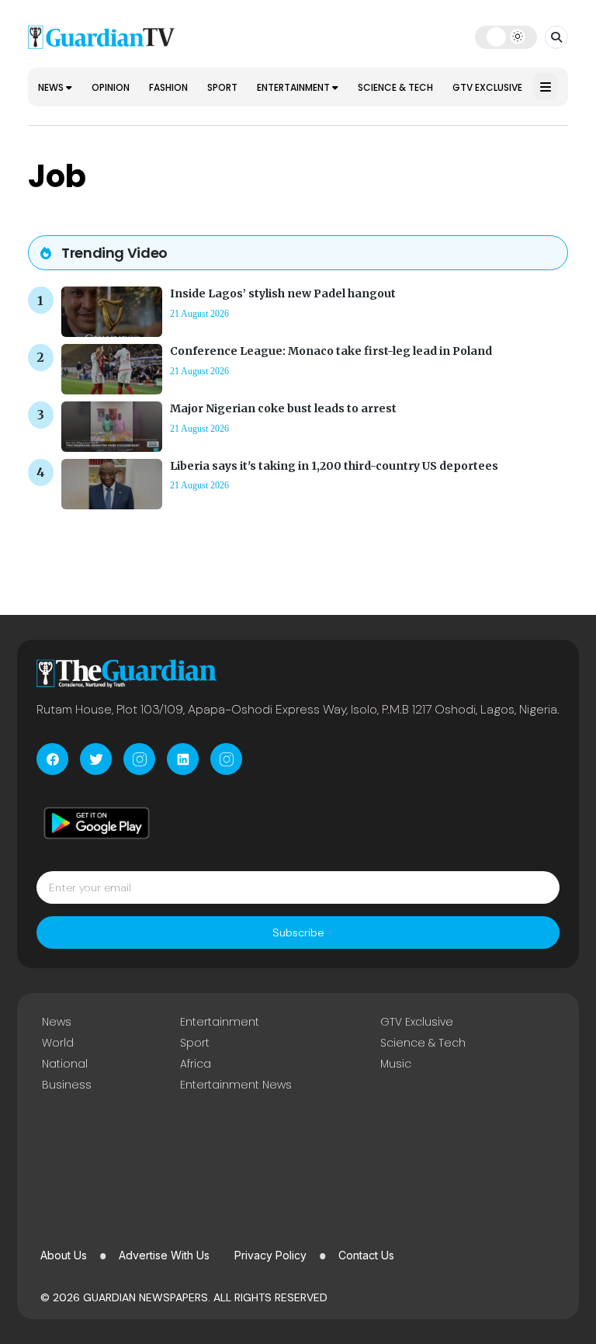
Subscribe (298, 932)
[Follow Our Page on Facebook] (52, 759)
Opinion (111, 87)
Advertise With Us (164, 1255)
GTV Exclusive (487, 87)
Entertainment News (236, 1084)
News (52, 87)
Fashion (168, 87)
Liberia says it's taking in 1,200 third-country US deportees (334, 466)
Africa (195, 1063)
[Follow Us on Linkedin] (183, 759)
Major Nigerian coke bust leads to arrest (283, 408)
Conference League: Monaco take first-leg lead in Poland (331, 351)
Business (67, 1084)
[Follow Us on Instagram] (139, 759)
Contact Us (366, 1255)
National (65, 1063)
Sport (222, 87)
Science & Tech (395, 87)
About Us (63, 1255)
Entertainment (294, 87)
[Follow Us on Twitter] (96, 759)
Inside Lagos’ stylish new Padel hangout (283, 293)
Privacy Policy (270, 1255)
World (58, 1043)
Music (395, 1063)
